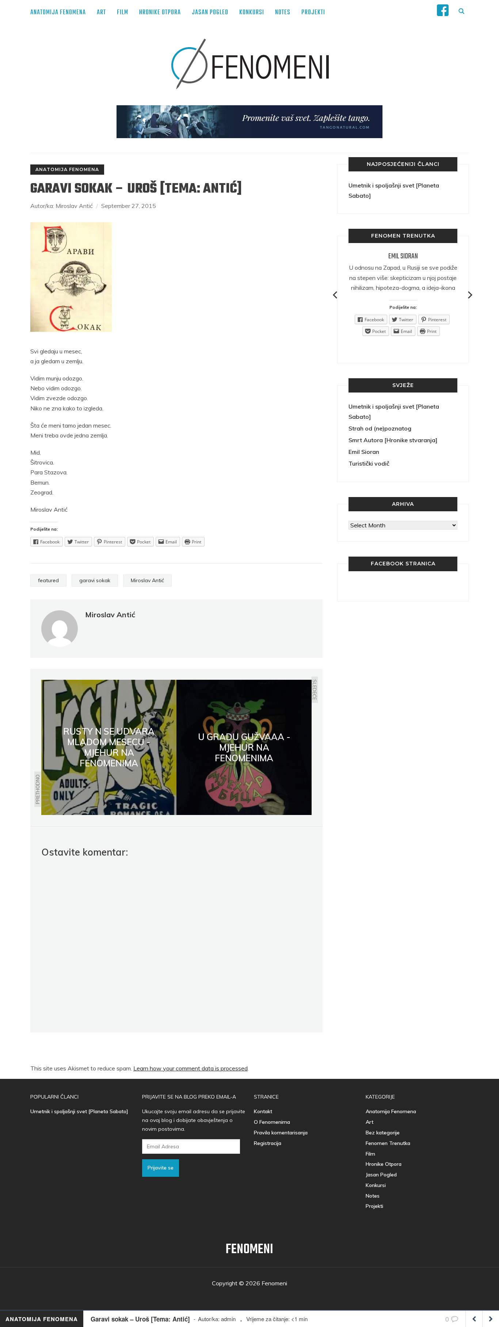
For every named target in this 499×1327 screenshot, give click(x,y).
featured (48, 580)
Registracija (267, 1143)
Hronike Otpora (160, 12)
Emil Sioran (403, 256)
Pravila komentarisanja (281, 1132)
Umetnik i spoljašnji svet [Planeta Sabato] (79, 1111)
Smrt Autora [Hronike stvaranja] (392, 440)
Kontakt (263, 1111)
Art (101, 12)
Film (122, 12)
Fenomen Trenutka (388, 1143)
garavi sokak (94, 580)
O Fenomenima (272, 1122)
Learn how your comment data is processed (190, 1068)
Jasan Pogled (210, 12)
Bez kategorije (383, 1132)
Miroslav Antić (147, 580)
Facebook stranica (403, 563)
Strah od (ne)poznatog (379, 428)
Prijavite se (161, 1167)
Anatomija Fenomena (58, 12)
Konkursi (251, 12)
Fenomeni (249, 1249)
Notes (282, 12)
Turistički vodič (368, 463)
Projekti (313, 12)
